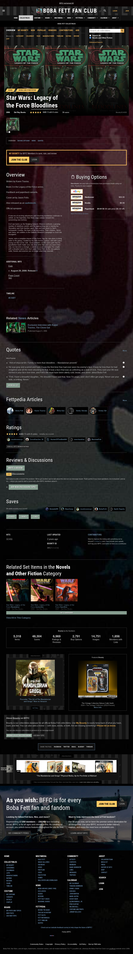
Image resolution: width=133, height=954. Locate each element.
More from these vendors (79, 214)
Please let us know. (106, 726)
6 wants (24, 517)
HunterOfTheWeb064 (59, 439)
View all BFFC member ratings (18, 447)
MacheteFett (96, 439)
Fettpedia (79, 18)
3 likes (35, 517)
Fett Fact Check (43, 899)
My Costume (10, 894)
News (69, 18)
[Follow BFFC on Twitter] (60, 937)
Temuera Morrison (76, 886)
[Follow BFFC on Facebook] (52, 937)
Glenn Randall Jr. (75, 901)
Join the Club (19, 159)
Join (127, 11)
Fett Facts (41, 915)
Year (38, 36)
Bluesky (81, 747)
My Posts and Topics (13, 911)
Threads (89, 747)
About (114, 18)
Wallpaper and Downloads (47, 880)
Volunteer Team (107, 859)
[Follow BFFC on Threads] (73, 937)
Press (103, 865)
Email (74, 747)
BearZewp (69, 509)
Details (9, 900)
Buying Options (24, 141)
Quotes (40, 141)
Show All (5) (13, 385)
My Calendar (74, 883)
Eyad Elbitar (73, 904)
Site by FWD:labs (94, 944)
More (125, 351)
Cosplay (9, 902)
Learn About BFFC (79, 833)
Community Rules (36, 944)
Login (115, 11)
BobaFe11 (103, 509)
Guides (40, 894)
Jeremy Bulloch (75, 912)
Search (102, 877)
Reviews (9, 881)
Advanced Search (95, 42)
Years (8, 883)
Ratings (9, 878)
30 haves (11, 517)
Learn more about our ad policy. (89, 782)
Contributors (66, 30)
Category (20, 36)
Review (76, 36)
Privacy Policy (60, 944)
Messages (72, 872)
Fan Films (41, 870)
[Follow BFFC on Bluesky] (81, 937)
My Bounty (23, 30)
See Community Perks (18, 833)
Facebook (57, 747)
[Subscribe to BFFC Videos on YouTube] (68, 937)
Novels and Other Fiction (102, 38)
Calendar (104, 18)
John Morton (74, 894)
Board (47, 18)
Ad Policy (35, 708)
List (7, 39)
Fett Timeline (42, 920)
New (33, 30)
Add (77, 30)
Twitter (66, 747)
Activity (72, 859)
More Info (98, 707)
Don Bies (72, 891)
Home (16, 18)
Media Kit (104, 862)
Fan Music (41, 865)
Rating (68, 36)
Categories (10, 868)
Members (72, 865)
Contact (104, 872)
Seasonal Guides (44, 901)
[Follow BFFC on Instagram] (56, 937)
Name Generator (75, 867)
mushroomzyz (17, 439)
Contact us (98, 541)
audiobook (30, 203)
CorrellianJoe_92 (36, 439)
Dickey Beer (73, 899)
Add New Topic (38, 735)
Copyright (49, 944)
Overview (10, 30)
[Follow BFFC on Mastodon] (77, 937)
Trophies (72, 875)
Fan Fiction (42, 875)
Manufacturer (48, 36)
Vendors (52, 30)
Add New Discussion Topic (23, 487)
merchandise (79, 439)
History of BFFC (106, 867)
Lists (8, 873)
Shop (103, 870)
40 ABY (12, 298)
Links (71, 870)
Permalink (54, 548)
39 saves (65, 112)
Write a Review (15, 468)
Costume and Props (76, 909)
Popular (41, 30)
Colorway (30, 36)
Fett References (43, 918)
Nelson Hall (73, 907)
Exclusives (42, 891)
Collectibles (25, 18)
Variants (9, 897)
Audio (40, 867)
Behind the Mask (44, 910)
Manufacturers (12, 875)
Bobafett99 (54, 509)
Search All (96, 36)
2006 (8, 112)
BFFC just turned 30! (66, 3)
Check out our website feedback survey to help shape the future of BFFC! (66, 927)
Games (40, 878)
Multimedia (58, 18)
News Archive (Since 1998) (47, 888)
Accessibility (72, 944)
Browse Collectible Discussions (19, 735)
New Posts (10, 913)
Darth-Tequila (119, 509)
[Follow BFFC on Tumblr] (64, 937)
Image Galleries (43, 862)
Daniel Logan (74, 888)
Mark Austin (73, 896)
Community (92, 18)
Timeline (60, 36)
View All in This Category (18, 618)
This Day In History (44, 912)
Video (40, 872)
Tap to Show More (66, 613)
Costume (37, 18)
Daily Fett (41, 859)
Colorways (10, 870)
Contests (72, 862)
